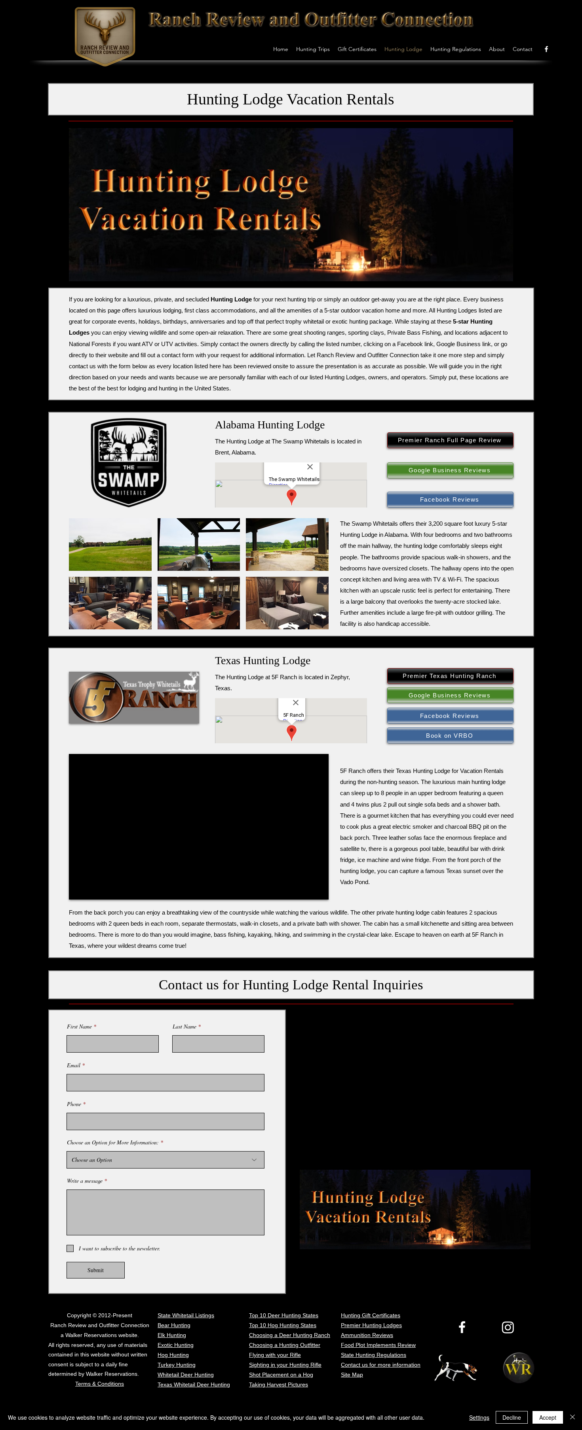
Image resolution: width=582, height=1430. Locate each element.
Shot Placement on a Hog (281, 1374)
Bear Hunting (174, 1325)
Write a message (85, 1181)
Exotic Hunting (176, 1345)
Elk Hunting (172, 1335)
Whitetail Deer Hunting (186, 1374)
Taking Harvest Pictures (278, 1384)
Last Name (184, 1026)
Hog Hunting (173, 1355)
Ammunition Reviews (367, 1335)
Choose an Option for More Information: (113, 1142)
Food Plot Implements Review (378, 1345)
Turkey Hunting (177, 1365)
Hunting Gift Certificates (370, 1315)
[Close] (572, 1417)
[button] (110, 544)
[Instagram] (508, 1327)
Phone (74, 1104)
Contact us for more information (380, 1365)
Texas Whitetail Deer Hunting (194, 1384)
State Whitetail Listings (186, 1315)
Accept (547, 1417)
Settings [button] (479, 1417)
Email (73, 1065)
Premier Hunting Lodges (371, 1325)
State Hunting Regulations (373, 1355)
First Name (79, 1026)
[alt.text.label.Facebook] (546, 49)
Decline (511, 1417)
